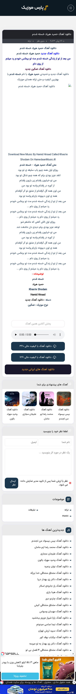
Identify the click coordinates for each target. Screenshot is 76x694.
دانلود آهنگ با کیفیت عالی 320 (36, 346)
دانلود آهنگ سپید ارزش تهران (53, 631)
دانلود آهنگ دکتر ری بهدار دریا (53, 579)
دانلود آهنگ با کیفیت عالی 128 (35, 357)
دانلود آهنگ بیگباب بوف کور (54, 637)
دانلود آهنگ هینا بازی (57, 592)
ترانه (67, 510)
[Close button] (73, 654)
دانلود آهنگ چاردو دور (57, 599)
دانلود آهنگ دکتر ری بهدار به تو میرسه (49, 644)
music (65, 516)
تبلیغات (31, 510)
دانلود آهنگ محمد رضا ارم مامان (51, 547)
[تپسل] (2, 682)
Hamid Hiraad (38, 295)
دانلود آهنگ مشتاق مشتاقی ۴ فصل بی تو (47, 650)
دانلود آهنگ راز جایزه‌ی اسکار (54, 586)
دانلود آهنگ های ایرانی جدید (38, 369)
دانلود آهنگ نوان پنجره (57, 566)
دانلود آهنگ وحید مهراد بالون (53, 560)
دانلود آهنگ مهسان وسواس (54, 611)
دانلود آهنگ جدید (34, 300)
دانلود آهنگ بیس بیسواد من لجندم (50, 541)
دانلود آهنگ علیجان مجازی (54, 554)
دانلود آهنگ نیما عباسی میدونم (52, 624)
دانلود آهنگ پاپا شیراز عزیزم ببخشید (50, 618)
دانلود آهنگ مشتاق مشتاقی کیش (51, 605)
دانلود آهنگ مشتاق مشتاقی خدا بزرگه (49, 573)
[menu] (71, 8)
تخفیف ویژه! (20, 676)
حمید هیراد (38, 284)
